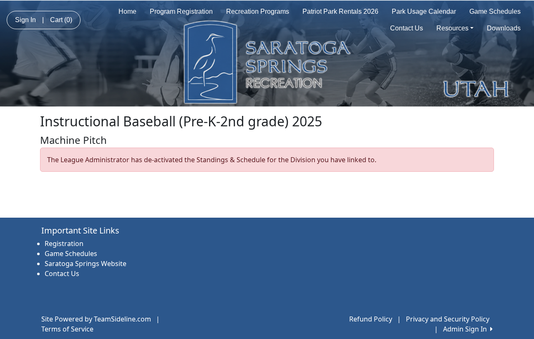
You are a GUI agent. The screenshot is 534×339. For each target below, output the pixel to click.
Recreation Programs (257, 11)
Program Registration (181, 11)
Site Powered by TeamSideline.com (96, 319)
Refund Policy (370, 319)
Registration (64, 243)
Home (127, 11)
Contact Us (406, 28)
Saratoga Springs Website (85, 263)
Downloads (504, 28)
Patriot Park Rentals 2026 (340, 11)
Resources (452, 28)
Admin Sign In (466, 329)
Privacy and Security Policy (447, 319)
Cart (61, 19)
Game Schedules (495, 11)
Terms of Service (67, 329)
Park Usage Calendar (424, 11)
